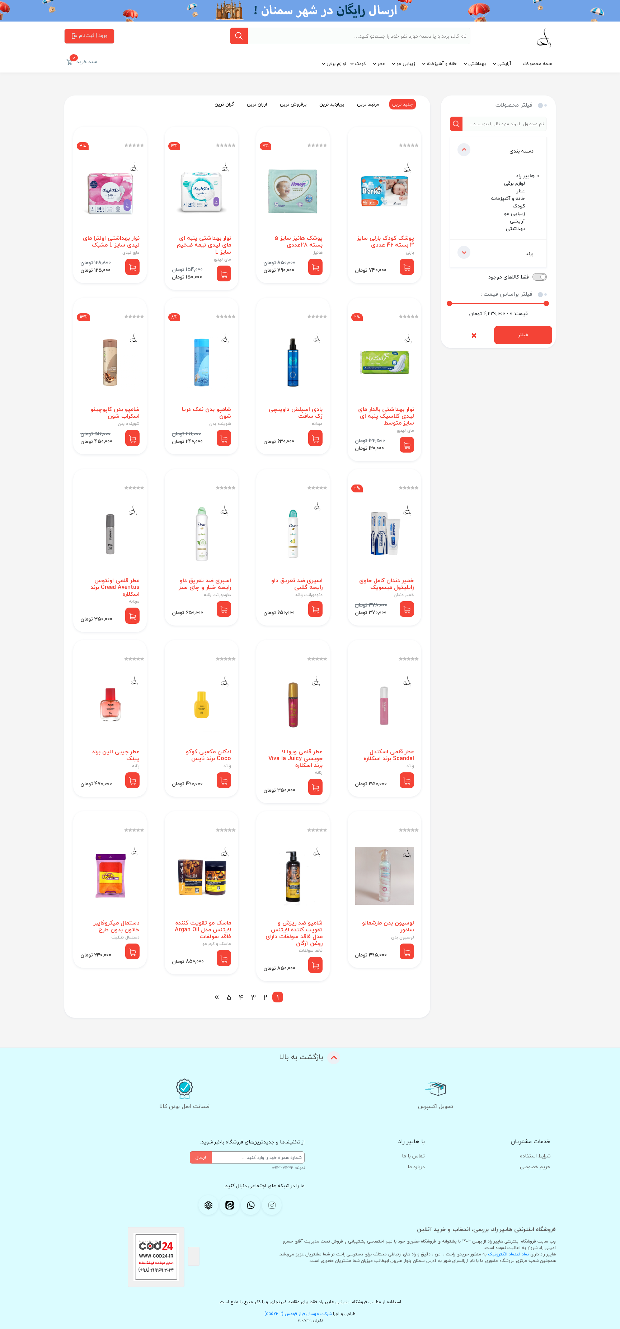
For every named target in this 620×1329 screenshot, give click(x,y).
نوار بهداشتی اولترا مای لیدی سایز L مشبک (111, 241)
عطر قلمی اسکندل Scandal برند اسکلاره (389, 755)
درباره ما (416, 1166)
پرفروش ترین (293, 104)
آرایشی (504, 63)
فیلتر (523, 335)
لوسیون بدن (402, 937)
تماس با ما (413, 1155)
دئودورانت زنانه (309, 595)
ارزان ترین (257, 104)
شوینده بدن (220, 424)
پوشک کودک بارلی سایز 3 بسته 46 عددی (385, 241)
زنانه (410, 766)
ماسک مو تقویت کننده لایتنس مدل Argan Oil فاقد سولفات (203, 929)
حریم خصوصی (535, 1166)
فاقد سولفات (311, 950)
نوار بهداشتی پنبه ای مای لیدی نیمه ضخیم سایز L (204, 245)
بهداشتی (477, 63)
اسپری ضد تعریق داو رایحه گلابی (297, 584)
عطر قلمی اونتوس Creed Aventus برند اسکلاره (115, 587)
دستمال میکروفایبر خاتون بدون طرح (117, 926)
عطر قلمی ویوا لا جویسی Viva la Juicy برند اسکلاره (295, 758)
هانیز (318, 252)
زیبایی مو (405, 63)
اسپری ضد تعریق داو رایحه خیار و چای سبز (205, 584)
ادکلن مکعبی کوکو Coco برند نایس (208, 755)
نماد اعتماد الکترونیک (508, 1254)
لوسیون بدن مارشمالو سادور (388, 926)
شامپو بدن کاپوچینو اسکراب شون (115, 413)
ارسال (201, 1157)
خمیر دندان (404, 595)
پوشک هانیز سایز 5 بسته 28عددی (298, 241)
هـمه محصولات (537, 63)
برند (530, 253)
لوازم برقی (336, 63)
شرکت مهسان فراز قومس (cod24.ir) (298, 1314)
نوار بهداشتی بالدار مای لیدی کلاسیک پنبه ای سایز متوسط (386, 416)
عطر (381, 63)
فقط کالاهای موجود (508, 277)
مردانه (317, 424)
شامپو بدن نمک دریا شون (206, 413)
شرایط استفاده (535, 1155)
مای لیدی (222, 259)
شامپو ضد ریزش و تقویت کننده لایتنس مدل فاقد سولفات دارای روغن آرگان (294, 933)
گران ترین (224, 104)
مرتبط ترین (368, 104)
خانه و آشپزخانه (442, 63)
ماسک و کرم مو (216, 944)
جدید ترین (402, 104)
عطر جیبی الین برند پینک (116, 755)
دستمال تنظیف (125, 937)
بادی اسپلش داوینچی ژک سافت (296, 413)
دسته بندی (521, 150)
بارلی (410, 252)
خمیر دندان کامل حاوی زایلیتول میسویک (386, 584)
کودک (360, 63)
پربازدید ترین (331, 104)
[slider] (449, 303)
